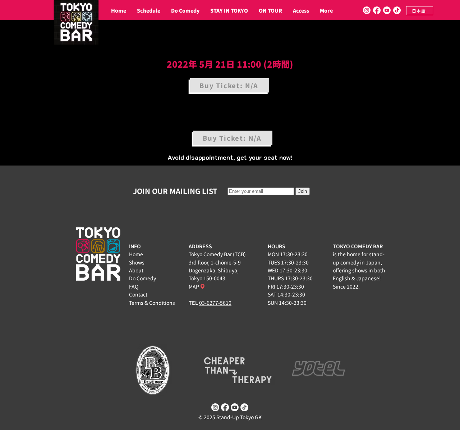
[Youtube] (387, 10)
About (136, 270)
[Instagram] (367, 10)
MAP (194, 286)
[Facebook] (377, 10)
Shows (136, 262)
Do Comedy (142, 278)
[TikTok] (397, 10)
